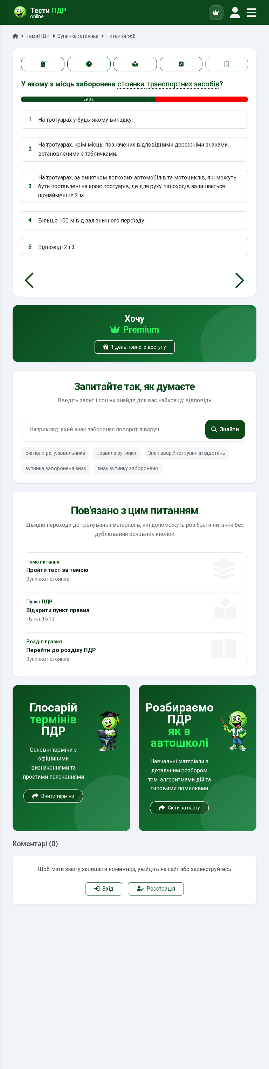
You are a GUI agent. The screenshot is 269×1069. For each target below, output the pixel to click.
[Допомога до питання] (89, 64)
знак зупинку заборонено (128, 469)
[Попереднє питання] (29, 280)
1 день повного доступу (138, 347)
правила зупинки (116, 453)
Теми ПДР (38, 36)
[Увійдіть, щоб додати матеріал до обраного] (226, 64)
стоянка (131, 84)
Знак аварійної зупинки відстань (186, 453)
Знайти (229, 429)
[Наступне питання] (239, 280)
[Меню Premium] (216, 12)
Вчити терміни (57, 796)
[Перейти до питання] (181, 64)
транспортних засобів (182, 84)
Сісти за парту (184, 807)
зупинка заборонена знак (56, 469)
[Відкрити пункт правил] (135, 64)
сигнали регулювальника (55, 453)
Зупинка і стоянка (78, 36)
